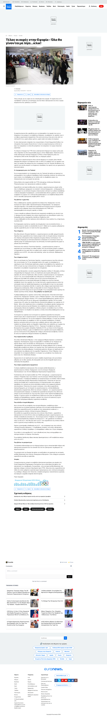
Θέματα (16, 674)
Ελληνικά (7, 1)
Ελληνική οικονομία (37, 509)
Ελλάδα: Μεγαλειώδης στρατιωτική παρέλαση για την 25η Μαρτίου (31, 500)
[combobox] (63, 2)
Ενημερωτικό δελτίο (62, 685)
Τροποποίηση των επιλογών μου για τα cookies (46, 703)
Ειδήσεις (10, 35)
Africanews (30, 692)
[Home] (6, 35)
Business (42, 6)
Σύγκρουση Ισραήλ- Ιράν (41, 647)
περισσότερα (44, 674)
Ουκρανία (68, 655)
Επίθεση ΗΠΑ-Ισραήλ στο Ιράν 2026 (62, 647)
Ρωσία (59, 655)
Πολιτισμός (61, 6)
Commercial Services (46, 681)
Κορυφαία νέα (84, 102)
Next (54, 6)
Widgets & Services (33, 690)
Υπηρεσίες (30, 674)
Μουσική (67, 651)
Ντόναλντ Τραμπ (40, 655)
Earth (68, 6)
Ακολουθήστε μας (32, 686)
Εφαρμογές (31, 688)
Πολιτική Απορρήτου (46, 689)
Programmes (17, 697)
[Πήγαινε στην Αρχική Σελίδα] (9, 6)
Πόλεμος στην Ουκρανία (44, 651)
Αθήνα (18, 509)
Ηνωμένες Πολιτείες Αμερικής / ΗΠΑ (45, 659)
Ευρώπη (28, 6)
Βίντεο (16, 694)
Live (101, 6)
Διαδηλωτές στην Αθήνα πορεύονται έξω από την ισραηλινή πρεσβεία (32, 496)
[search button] (55, 2)
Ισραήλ (51, 655)
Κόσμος (35, 6)
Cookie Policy (44, 687)
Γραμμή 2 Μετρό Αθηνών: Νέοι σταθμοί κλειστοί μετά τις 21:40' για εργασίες (33, 503)
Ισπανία (58, 651)
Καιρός (29, 681)
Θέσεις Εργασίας (45, 693)
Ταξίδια (49, 6)
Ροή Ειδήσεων (19, 6)
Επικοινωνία (44, 691)
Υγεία (73, 6)
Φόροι (26, 509)
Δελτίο (29, 679)
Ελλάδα (20, 35)
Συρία (70, 659)
